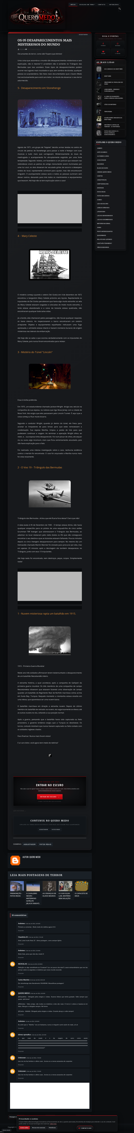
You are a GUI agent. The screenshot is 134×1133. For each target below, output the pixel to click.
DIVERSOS (100, 188)
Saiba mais (53, 1124)
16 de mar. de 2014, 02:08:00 (35, 964)
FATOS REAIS (56, 829)
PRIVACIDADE (6, 1130)
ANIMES (99, 148)
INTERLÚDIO (114, 4)
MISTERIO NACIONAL (103, 223)
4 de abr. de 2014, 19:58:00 (32, 1021)
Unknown (22, 1058)
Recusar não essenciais (38, 1127)
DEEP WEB (107, 76)
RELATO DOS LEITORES (104, 239)
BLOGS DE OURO (102, 168)
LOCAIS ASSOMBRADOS (105, 219)
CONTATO (101, 4)
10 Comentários (34, 49)
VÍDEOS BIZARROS (103, 247)
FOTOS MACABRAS (103, 196)
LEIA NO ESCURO (102, 203)
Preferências (52, 1127)
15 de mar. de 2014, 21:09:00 (32, 950)
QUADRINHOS (101, 235)
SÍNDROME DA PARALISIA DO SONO (113, 83)
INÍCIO (72, 4)
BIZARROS (100, 164)
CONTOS (100, 176)
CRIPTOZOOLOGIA (103, 184)
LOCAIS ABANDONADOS (105, 215)
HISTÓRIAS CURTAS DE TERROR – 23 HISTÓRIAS (112, 125)
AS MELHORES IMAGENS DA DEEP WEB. (113, 118)
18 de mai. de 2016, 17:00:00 (33, 1058)
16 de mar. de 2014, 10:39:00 (37, 993)
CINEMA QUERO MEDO (104, 172)
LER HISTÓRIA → (19, 811)
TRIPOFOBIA (108, 111)
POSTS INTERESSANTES (105, 231)
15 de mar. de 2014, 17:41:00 (35, 937)
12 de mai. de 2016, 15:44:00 (39, 1034)
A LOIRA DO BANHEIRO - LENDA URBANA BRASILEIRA (113, 97)
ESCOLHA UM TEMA (86, 4)
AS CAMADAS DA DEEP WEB (113, 69)
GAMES (99, 200)
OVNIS (99, 227)
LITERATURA (101, 211)
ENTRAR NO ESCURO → (49, 797)
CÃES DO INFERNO (110, 104)
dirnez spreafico (24, 1035)
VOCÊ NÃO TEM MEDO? (104, 243)
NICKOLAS (22, 964)
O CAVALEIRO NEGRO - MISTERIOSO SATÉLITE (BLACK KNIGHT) (32, 898)
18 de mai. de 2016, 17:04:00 (33, 1071)
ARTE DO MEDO (102, 152)
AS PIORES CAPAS (103, 156)
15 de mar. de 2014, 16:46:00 (32, 923)
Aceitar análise (24, 1127)
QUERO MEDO (24, 993)
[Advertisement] (50, 208)
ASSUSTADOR (83, 34)
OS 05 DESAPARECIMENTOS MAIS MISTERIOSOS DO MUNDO (45, 42)
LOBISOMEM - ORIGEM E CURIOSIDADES (111, 90)
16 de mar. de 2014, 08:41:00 (37, 980)
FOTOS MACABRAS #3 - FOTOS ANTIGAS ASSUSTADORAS (111, 132)
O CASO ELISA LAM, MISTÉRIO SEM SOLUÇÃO (65, 896)
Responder (21, 930)
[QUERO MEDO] (36, 15)
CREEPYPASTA (102, 180)
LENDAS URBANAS (103, 207)
